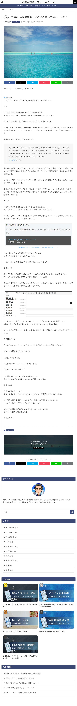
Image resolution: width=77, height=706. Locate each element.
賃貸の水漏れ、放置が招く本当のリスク (19, 688)
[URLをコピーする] (67, 82)
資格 (9, 565)
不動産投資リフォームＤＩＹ (38, 2)
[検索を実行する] (72, 512)
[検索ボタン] (2, 2)
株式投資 (11, 551)
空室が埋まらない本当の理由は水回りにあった (21, 683)
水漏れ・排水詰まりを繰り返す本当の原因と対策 (22, 673)
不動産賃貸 (11, 537)
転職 (9, 570)
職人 (9, 556)
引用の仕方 (12, 160)
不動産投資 (12, 527)
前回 (5, 97)
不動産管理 (12, 532)
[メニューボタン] (75, 2)
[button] (9, 82)
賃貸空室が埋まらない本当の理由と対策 (19, 678)
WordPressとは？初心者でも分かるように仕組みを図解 (35, 247)
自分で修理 (11, 560)
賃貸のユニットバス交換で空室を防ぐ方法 (20, 692)
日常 (9, 542)
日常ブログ (16, 22)
